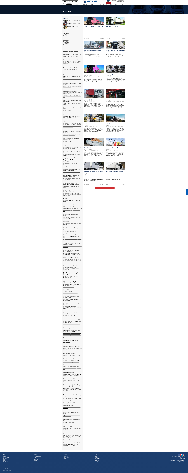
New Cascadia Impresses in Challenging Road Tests (95, 50)
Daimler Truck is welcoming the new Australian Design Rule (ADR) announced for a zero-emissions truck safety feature (72, 194)
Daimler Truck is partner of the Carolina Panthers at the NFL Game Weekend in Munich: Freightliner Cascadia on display (72, 263)
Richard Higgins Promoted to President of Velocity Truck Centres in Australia (72, 89)
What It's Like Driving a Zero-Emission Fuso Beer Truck (71, 77)
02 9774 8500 (181, 458)
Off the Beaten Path (66, 360)
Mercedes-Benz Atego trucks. (68, 364)
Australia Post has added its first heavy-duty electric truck (72, 369)
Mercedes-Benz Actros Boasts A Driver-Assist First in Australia (98, 171)
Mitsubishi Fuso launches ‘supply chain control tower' (71, 237)
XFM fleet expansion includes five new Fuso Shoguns (72, 366)
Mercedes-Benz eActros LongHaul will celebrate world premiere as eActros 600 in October (71, 117)
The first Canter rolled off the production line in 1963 (72, 398)
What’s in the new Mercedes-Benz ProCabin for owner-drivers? (71, 410)
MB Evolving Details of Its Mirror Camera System (117, 99)
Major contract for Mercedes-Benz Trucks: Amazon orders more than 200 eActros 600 (72, 282)
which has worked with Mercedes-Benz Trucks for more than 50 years (71, 143)
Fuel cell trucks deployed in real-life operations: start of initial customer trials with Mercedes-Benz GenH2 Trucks (72, 228)
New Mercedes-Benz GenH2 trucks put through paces (71, 310)
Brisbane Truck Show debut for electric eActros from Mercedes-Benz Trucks (72, 101)
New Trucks (66, 456)
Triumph (64, 56)
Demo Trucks (66, 457)
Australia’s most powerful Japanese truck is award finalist (71, 104)
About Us (96, 457)
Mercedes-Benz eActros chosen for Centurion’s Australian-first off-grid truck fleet (71, 176)
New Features (65, 52)
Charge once (65, 248)
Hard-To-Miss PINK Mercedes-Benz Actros (93, 74)
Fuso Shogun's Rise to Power (112, 26)
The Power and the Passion (68, 212)
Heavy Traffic (77, 346)
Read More (102, 38)
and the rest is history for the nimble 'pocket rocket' (72, 400)
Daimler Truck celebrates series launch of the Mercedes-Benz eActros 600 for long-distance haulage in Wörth (71, 273)
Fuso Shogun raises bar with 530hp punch (70, 417)
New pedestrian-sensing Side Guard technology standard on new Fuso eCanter (71, 170)
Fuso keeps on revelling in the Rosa (69, 166)
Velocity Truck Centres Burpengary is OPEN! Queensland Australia (71, 431)
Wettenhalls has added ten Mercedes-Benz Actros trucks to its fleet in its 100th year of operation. (71, 351)
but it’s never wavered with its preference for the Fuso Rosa (71, 155)
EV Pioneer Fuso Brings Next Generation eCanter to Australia (72, 108)
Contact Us (96, 456)
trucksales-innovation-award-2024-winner (70, 167)
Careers (109, 2)
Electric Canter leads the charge (68, 198)
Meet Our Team (97, 458)
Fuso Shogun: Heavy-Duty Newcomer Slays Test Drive (118, 171)
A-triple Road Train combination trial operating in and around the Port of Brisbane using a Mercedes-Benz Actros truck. (72, 389)
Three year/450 (65, 294)
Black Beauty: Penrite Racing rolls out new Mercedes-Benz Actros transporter (70, 445)
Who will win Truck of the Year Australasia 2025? (71, 319)
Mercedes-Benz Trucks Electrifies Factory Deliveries (72, 79)
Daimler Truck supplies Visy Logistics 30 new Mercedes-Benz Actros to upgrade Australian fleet (71, 363)
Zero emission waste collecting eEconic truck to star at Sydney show (72, 121)
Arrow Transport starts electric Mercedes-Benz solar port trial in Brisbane (72, 313)
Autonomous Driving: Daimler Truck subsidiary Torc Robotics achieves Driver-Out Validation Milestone (72, 260)
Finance (116, 4)
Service (104, 4)
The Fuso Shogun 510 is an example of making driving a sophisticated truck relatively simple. (71, 158)
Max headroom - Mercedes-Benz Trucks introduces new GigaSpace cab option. (72, 127)
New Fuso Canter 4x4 (75, 360)
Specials (98, 4)
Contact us (122, 2)
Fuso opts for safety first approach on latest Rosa (71, 271)
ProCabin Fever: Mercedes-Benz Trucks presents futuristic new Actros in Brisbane (71, 331)
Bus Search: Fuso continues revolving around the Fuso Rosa (71, 393)
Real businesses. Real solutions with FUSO (70, 59)
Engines (35, 460)
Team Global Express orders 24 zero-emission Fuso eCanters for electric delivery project (72, 81)
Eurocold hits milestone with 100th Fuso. (70, 136)
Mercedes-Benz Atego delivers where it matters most (71, 420)
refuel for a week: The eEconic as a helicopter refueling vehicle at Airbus (71, 251)
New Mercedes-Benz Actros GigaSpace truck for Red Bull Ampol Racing (72, 300)
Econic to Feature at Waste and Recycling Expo (71, 67)
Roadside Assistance (6, 464)
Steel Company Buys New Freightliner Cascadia (95, 123)
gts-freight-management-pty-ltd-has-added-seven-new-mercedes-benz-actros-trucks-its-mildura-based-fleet (72, 440)
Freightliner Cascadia (67, 110)
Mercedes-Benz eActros (73, 74)
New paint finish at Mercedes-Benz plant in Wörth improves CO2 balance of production (71, 289)
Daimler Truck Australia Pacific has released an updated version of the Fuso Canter (71, 424)
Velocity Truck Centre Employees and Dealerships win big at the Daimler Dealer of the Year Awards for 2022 (72, 96)
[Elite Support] (109, 1)
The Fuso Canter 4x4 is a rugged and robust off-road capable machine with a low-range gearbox (72, 241)
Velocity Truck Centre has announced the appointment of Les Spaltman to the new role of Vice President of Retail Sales (72, 92)
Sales (70, 52)
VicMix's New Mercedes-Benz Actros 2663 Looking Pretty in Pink (98, 26)
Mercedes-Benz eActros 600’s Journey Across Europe (72, 208)
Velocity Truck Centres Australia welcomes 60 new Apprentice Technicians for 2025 (72, 285)
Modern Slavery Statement (7, 470)
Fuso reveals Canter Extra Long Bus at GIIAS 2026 (71, 442)
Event (74, 56)
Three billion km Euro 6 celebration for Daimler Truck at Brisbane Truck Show (71, 325)
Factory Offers (5, 458)
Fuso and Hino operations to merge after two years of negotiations (72, 338)
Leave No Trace (72, 315)
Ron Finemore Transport (67, 141)
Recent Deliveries (97, 461)
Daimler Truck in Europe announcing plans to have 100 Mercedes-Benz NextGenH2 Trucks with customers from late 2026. (72, 402)
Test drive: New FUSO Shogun (68, 422)
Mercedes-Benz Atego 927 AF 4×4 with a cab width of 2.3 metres (72, 429)
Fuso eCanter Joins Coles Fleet (113, 147)
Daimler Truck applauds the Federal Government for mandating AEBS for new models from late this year (72, 124)
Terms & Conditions (6, 469)
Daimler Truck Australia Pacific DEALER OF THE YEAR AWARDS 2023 (71, 179)
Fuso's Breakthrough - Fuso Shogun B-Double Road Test (118, 50)
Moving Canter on (66, 342)
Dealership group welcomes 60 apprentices (70, 358)
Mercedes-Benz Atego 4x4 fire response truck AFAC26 (71, 448)
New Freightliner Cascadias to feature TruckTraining (72, 233)
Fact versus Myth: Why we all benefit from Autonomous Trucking (70, 277)
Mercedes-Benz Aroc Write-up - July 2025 (70, 353)
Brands (84, 4)
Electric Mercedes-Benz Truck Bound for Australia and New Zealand (71, 65)
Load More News (105, 188)
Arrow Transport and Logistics (68, 114)
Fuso (80, 54)
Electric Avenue (66, 221)
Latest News (76, 51)
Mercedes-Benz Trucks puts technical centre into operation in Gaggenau (71, 218)
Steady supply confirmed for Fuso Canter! (70, 69)
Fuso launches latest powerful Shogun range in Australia (71, 413)
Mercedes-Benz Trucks (67, 54)
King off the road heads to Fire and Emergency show (72, 239)
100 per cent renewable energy (68, 370)
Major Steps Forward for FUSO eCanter (70, 206)
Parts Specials (5, 461)
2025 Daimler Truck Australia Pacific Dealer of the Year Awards (71, 408)
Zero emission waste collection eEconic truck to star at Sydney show (72, 224)
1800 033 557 (121, 1)
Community (65, 51)
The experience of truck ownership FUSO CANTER (71, 355)
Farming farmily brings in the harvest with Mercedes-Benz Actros (70, 181)
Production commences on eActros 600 (70, 265)
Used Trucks (36, 459)
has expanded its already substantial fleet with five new (72, 381)
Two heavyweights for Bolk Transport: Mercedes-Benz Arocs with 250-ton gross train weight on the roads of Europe (72, 268)
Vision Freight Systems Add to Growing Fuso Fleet (95, 99)
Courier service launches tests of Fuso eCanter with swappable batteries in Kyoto (72, 244)
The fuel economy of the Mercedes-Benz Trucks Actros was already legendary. (71, 129)
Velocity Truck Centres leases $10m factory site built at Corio (72, 187)
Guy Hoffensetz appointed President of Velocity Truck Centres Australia (71, 416)
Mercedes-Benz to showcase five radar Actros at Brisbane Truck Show (71, 318)
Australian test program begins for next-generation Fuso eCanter (72, 132)
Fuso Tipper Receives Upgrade (91, 147)
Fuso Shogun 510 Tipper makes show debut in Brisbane (71, 112)
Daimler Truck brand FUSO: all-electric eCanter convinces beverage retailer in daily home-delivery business (72, 307)
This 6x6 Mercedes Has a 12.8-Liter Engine (70, 293)
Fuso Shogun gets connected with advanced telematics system (71, 139)
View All (81, 31)
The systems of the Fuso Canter (68, 346)
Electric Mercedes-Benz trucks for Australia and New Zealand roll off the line (72, 87)
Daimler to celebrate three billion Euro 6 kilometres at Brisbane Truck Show (72, 322)
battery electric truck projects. (68, 372)
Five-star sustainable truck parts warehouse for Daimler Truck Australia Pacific (71, 191)
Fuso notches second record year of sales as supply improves (72, 84)
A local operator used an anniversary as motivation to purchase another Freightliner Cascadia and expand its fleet (72, 62)
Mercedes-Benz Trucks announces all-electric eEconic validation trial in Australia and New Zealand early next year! (72, 72)
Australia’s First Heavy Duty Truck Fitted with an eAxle (71, 211)
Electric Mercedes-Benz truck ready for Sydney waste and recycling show (72, 349)
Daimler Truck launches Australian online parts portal (71, 164)
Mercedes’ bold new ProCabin (68, 405)
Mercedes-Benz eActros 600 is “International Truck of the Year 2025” (72, 247)
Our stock (92, 4)
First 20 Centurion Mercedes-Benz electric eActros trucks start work (72, 304)
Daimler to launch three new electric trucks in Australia (71, 215)
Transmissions (36, 461)
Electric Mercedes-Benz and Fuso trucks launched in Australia (72, 201)
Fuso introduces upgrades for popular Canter (71, 257)
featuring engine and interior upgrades (70, 426)
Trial (64, 433)
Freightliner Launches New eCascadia (114, 123)
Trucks (73, 52)
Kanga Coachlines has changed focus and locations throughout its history (72, 152)
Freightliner (71, 51)
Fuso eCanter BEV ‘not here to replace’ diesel (71, 173)
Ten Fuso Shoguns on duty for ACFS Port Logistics (72, 98)
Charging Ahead (66, 315)
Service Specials (6, 457)
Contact (122, 4)
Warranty (4, 463)
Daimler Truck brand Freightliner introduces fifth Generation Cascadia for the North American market (72, 254)
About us (114, 2)
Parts (111, 4)
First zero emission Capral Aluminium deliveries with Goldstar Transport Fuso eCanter (72, 135)
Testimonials (70, 56)
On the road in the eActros (67, 291)
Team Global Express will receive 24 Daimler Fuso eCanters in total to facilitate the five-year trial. (71, 184)
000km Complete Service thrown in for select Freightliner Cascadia (71, 297)
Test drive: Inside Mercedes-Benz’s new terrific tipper (72, 340)
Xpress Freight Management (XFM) (69, 378)
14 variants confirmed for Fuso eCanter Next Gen (71, 172)
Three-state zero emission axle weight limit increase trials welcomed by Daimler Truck (72, 148)
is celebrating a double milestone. (69, 145)
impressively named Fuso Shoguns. (69, 383)
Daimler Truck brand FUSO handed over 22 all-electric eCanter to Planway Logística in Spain (71, 280)
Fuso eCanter (65, 74)
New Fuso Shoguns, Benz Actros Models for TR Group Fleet (119, 74)
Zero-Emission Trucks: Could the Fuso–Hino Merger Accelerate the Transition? (72, 344)
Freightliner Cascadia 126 (67, 119)
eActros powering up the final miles (69, 231)
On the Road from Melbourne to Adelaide (70, 234)
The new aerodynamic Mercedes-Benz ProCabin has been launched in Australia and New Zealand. (72, 375)
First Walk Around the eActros (68, 287)
